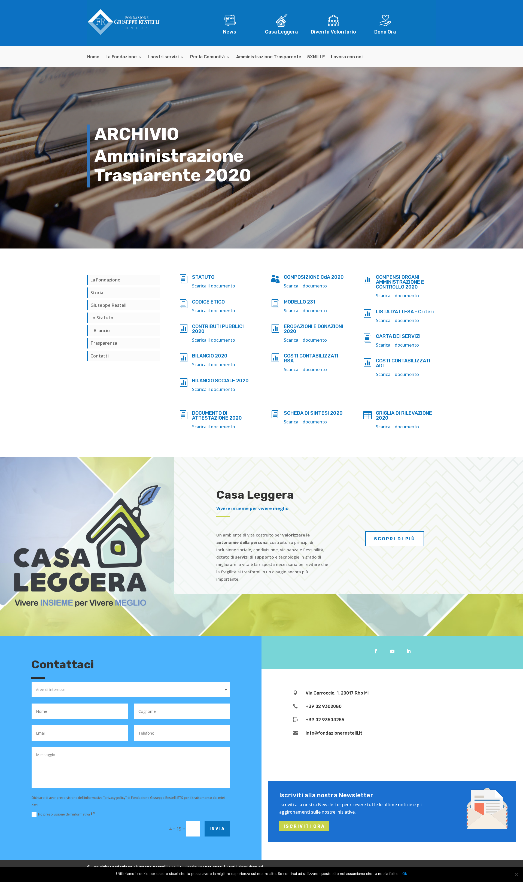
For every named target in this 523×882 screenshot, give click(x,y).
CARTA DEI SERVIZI (398, 336)
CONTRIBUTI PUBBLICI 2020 (218, 328)
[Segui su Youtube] (392, 651)
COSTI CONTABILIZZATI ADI (403, 363)
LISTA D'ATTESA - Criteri (405, 312)
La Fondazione (121, 57)
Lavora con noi (347, 57)
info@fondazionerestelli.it (334, 733)
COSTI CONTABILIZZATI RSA (311, 358)
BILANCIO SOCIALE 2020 (220, 381)
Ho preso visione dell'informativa (64, 814)
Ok (404, 873)
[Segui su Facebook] (376, 651)
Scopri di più (394, 538)
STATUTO (203, 277)
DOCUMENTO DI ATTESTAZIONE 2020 (217, 415)
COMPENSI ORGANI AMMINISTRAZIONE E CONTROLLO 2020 (400, 282)
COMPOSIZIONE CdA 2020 (314, 277)
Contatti (99, 356)
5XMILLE (316, 57)
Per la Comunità (207, 57)
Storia (96, 293)
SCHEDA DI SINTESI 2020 (313, 413)
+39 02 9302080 (324, 706)
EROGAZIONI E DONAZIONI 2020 (313, 328)
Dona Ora (385, 32)
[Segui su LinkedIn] (409, 651)
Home (93, 57)
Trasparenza (103, 343)
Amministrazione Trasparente (268, 57)
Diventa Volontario (333, 32)
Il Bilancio (100, 331)
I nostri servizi (163, 57)
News (229, 32)
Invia (217, 828)
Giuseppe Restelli (108, 305)
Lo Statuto (101, 318)
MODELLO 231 (299, 302)
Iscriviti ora (304, 826)
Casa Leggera (281, 32)
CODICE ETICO (208, 302)
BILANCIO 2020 (209, 356)
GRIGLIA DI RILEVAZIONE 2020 (404, 415)
